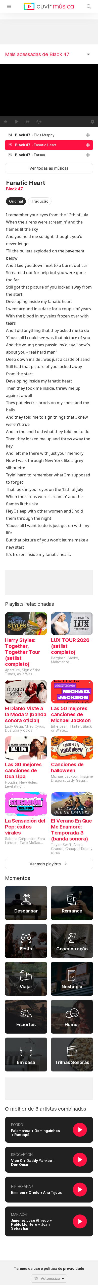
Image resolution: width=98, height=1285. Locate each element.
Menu (9, 6)
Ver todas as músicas (48, 168)
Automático (50, 1278)
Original (16, 201)
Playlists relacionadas (29, 604)
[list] (49, 145)
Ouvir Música (49, 6)
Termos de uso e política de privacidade (49, 1269)
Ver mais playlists (45, 863)
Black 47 (14, 188)
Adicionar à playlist (88, 135)
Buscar (89, 6)
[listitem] (49, 135)
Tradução (39, 201)
